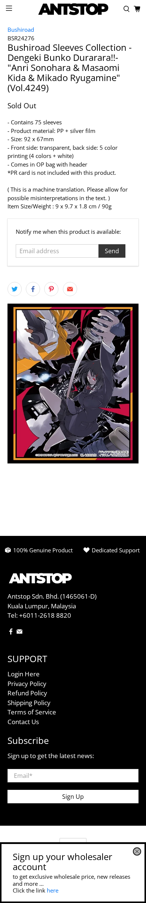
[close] (137, 851)
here (52, 890)
